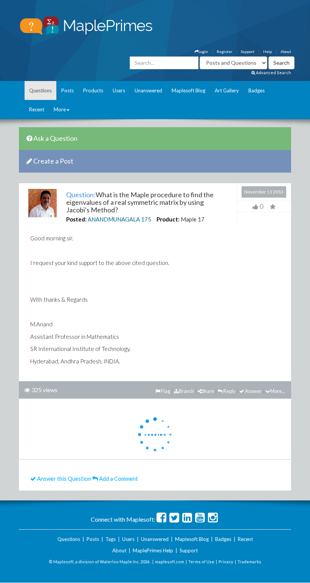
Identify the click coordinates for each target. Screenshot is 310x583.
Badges (256, 90)
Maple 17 (193, 219)
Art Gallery (227, 90)
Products (93, 90)
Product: (168, 219)
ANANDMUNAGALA (114, 219)
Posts (67, 90)
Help (267, 51)
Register (224, 51)
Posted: (76, 219)
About (286, 51)
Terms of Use (201, 561)
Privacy (226, 561)
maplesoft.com (169, 561)
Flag (165, 391)
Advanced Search (273, 72)
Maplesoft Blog (188, 90)
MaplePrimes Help (153, 550)
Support (247, 51)
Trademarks (249, 561)
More (60, 109)
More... (277, 391)
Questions (40, 90)
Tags (110, 539)
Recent (36, 109)
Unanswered (148, 90)
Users (119, 90)
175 (146, 219)
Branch (186, 391)
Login (203, 51)
